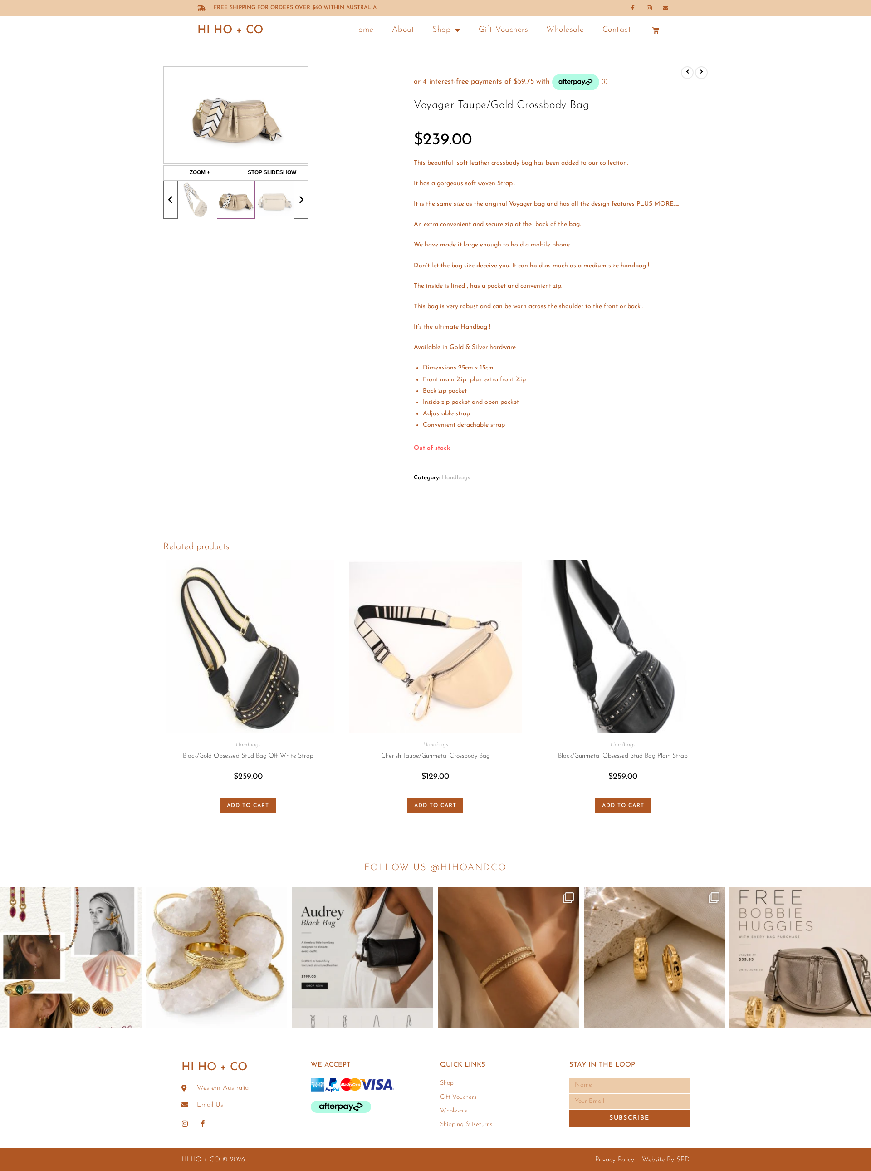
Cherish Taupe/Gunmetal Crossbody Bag (435, 756)
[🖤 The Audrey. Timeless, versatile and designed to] (362, 957)
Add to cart (248, 805)
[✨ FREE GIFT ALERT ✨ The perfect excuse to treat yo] (800, 957)
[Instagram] (649, 8)
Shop (441, 30)
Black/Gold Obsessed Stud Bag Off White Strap (248, 756)
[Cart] (655, 30)
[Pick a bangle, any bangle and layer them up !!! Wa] (217, 957)
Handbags (456, 478)
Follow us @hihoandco (435, 867)
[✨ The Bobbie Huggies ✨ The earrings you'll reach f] (654, 957)
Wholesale (565, 30)
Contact (616, 30)
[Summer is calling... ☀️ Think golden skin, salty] (71, 957)
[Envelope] (665, 8)
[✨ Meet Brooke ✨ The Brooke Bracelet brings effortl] (508, 957)
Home (363, 30)
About (403, 30)
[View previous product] (687, 72)
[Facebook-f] (633, 8)
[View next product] (701, 72)
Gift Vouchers (503, 30)
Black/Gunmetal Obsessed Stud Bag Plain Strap (623, 756)
